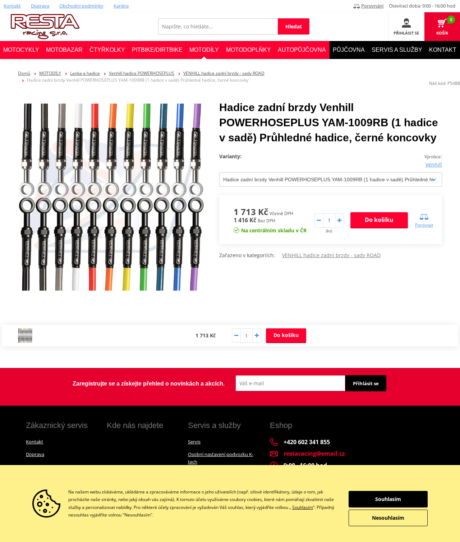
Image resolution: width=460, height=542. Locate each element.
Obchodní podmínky (81, 6)
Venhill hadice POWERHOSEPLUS (141, 73)
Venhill (434, 164)
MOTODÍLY (50, 73)
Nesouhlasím (388, 517)
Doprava (40, 6)
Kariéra (121, 6)
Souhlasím (302, 507)
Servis (194, 441)
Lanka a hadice (85, 73)
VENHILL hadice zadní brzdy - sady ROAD (223, 73)
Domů (24, 73)
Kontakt (12, 6)
